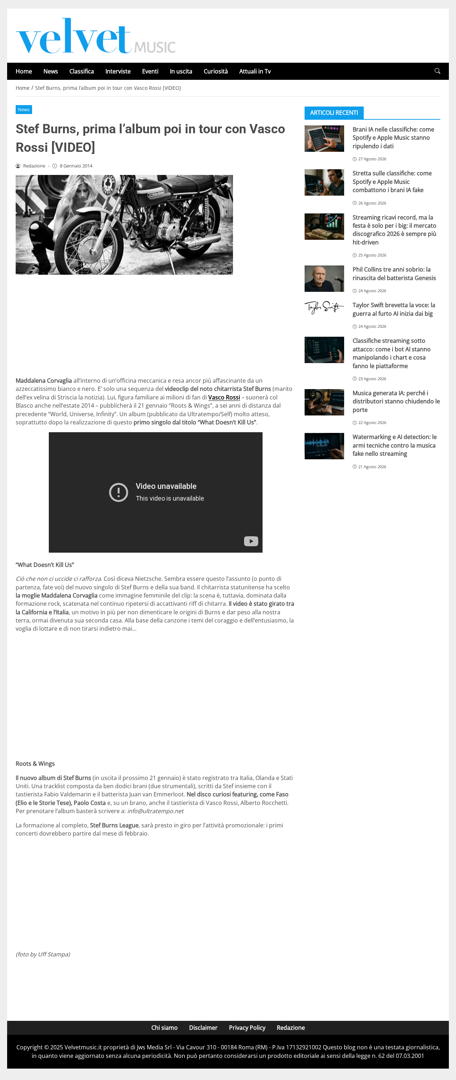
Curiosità (216, 71)
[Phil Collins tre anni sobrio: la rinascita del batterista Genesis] (324, 278)
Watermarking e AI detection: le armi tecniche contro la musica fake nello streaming (395, 445)
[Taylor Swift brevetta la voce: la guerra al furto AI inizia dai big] (324, 308)
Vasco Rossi (224, 397)
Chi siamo (164, 1028)
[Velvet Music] (96, 35)
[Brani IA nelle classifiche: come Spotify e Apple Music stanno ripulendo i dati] (324, 138)
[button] (437, 71)
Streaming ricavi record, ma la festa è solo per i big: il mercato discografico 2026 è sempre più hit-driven (394, 229)
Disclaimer (203, 1028)
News (50, 71)
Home (24, 71)
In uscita (181, 71)
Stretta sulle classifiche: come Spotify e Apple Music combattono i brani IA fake (392, 181)
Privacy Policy (247, 1028)
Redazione (291, 1028)
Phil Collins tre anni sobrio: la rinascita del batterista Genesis (394, 273)
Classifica (81, 71)
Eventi (150, 71)
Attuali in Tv (255, 71)
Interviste (118, 71)
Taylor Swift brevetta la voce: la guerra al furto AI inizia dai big (394, 309)
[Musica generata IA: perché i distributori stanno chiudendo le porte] (324, 402)
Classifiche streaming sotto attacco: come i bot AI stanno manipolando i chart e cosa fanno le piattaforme (392, 353)
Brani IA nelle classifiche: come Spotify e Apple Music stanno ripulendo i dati (393, 137)
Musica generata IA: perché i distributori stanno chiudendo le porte (396, 401)
